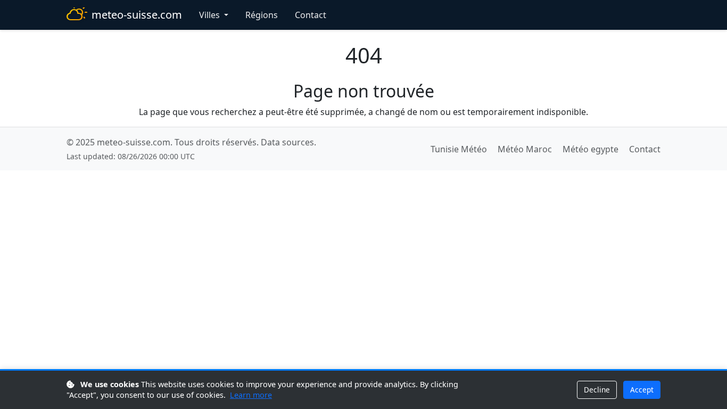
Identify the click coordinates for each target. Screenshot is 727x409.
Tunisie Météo (459, 149)
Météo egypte (590, 149)
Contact (310, 15)
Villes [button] (210, 15)
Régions (261, 15)
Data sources (287, 142)
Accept (642, 390)
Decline (597, 390)
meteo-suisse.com (137, 14)
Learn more (251, 395)
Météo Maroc (525, 149)
